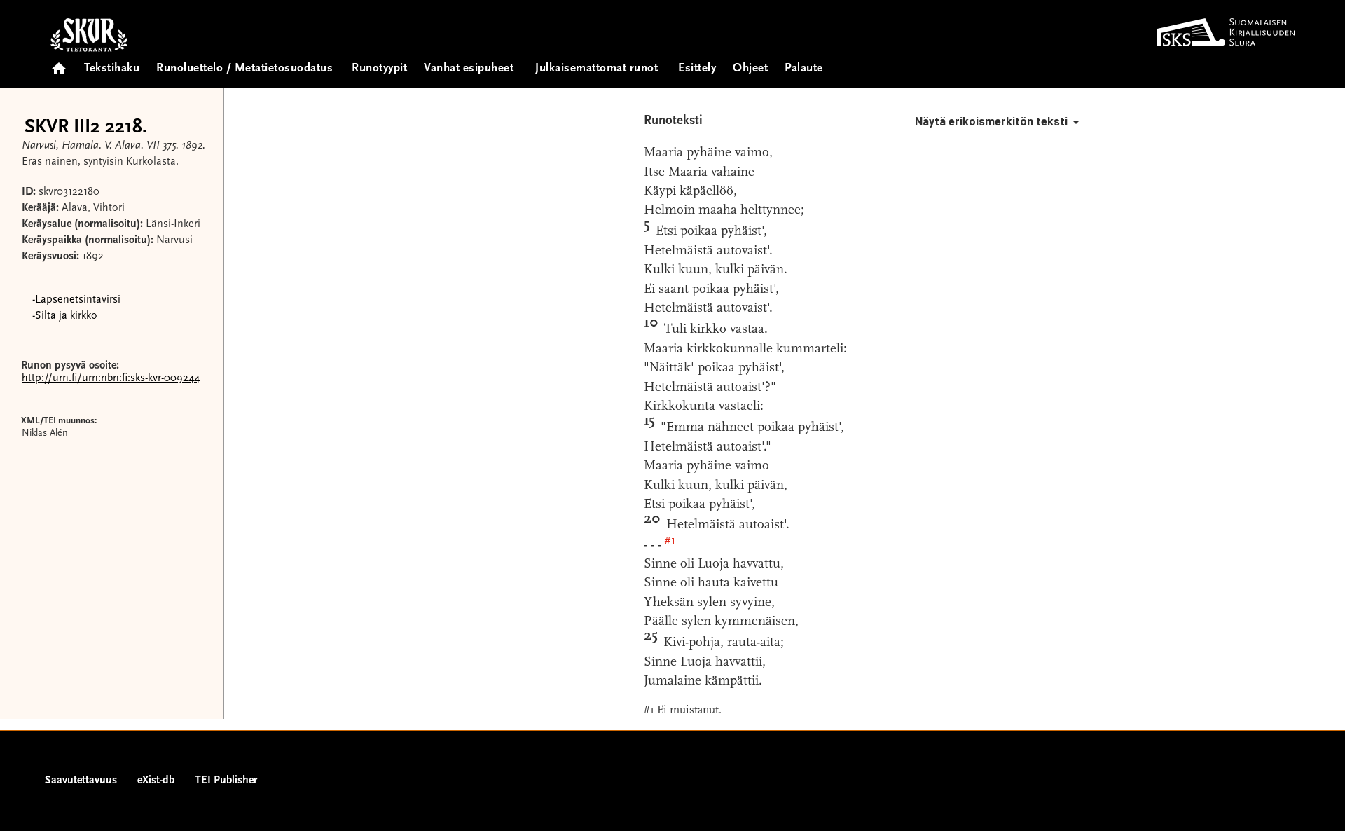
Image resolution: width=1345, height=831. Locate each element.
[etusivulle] (58, 64)
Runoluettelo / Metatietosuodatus (244, 69)
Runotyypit (379, 69)
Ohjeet (750, 69)
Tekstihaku (111, 69)
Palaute (804, 69)
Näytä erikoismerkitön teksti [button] (991, 121)
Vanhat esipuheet (468, 69)
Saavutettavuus (81, 780)
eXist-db (155, 780)
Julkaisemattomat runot (596, 69)
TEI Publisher (226, 780)
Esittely (697, 69)
